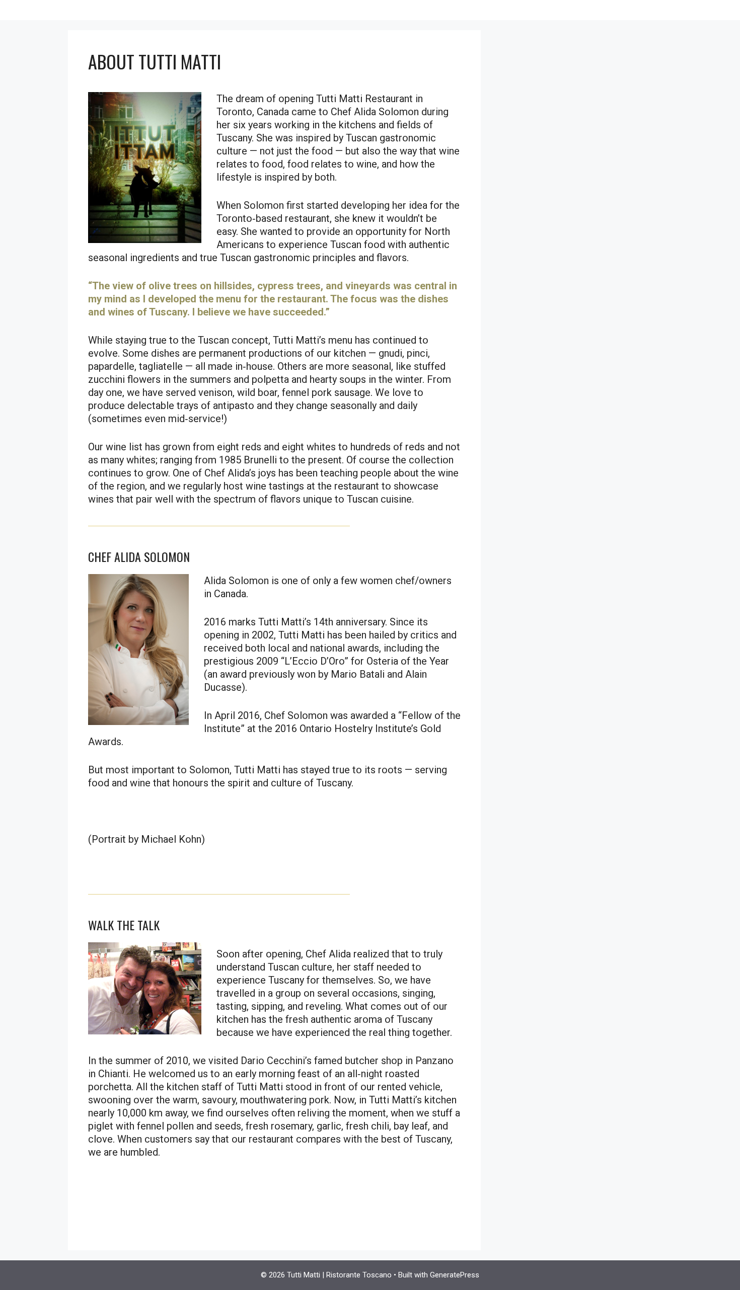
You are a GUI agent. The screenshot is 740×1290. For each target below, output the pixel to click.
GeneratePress (454, 1274)
